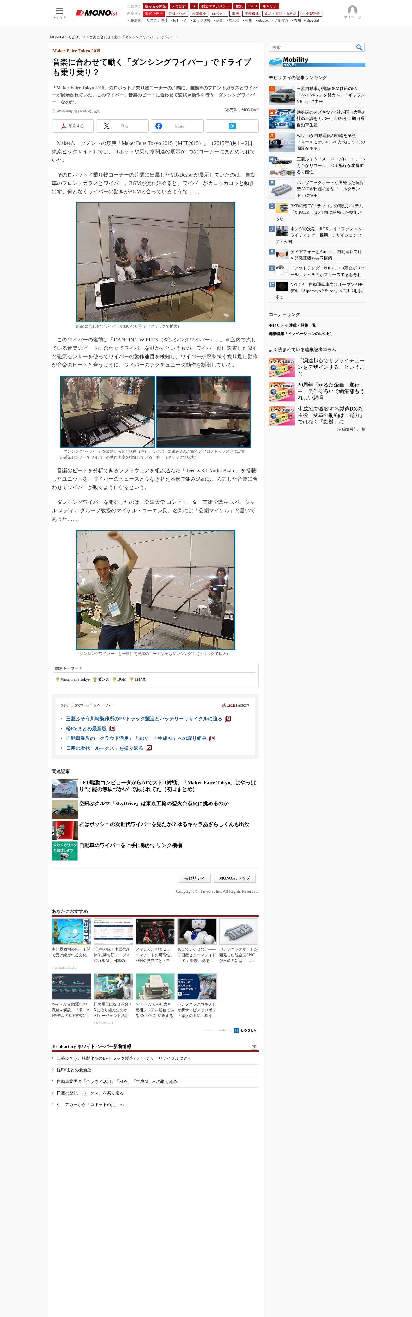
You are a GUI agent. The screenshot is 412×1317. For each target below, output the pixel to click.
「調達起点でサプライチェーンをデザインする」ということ (331, 367)
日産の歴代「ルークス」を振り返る (90, 1093)
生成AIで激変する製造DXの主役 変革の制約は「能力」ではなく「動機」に (331, 415)
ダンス (103, 679)
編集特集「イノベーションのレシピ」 (301, 334)
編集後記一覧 (353, 429)
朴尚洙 (232, 110)
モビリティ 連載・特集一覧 (292, 325)
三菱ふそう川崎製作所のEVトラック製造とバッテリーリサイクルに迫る (124, 1058)
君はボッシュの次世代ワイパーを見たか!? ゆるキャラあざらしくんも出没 (164, 824)
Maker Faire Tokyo (75, 679)
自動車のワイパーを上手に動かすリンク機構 (130, 845)
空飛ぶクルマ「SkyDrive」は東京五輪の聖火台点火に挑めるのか (154, 803)
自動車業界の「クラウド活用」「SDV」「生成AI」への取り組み (117, 1081)
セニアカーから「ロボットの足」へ (90, 1104)
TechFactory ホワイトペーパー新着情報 (91, 1046)
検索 (360, 47)
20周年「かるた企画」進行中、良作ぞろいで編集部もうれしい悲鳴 (331, 391)
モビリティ (77, 37)
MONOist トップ (234, 878)
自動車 (140, 679)
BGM (121, 679)
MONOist (57, 37)
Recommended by (219, 1030)
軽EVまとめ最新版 (74, 1069)
